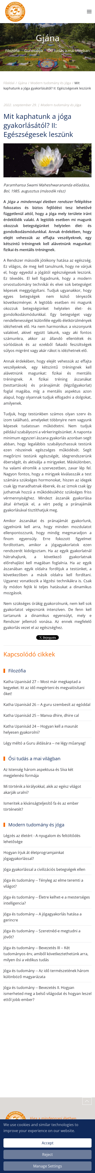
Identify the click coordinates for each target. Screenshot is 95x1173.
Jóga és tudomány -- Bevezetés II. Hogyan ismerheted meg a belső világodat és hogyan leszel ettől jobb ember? (47, 993)
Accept (47, 1142)
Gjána (47, 38)
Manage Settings (47, 1166)
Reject (47, 1154)
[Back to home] (15, 11)
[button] (89, 11)
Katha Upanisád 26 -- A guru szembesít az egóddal (46, 704)
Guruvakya (33, 50)
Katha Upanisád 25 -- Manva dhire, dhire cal (41, 715)
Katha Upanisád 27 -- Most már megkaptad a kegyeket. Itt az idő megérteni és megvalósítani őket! (43, 687)
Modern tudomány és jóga (48, 59)
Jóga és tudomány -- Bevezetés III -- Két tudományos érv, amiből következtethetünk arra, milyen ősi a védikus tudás (45, 953)
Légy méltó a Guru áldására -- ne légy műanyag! (44, 743)
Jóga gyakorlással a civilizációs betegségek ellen (44, 869)
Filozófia (12, 50)
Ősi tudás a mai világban (69, 50)
